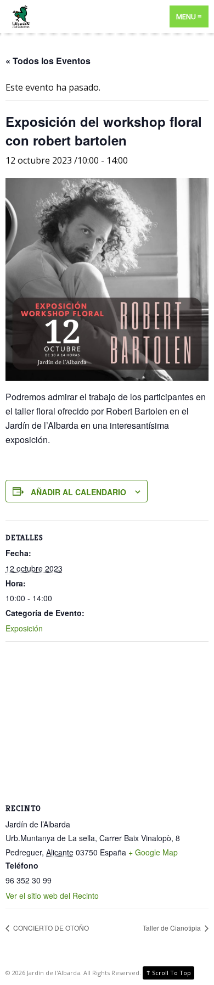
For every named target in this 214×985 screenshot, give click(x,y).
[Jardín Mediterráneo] (107, 16)
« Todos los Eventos (48, 60)
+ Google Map (153, 852)
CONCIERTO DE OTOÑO (50, 927)
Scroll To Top (168, 972)
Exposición (24, 628)
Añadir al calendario (78, 491)
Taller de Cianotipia (172, 927)
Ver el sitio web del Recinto (52, 895)
